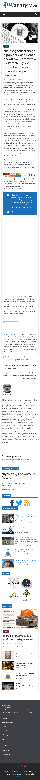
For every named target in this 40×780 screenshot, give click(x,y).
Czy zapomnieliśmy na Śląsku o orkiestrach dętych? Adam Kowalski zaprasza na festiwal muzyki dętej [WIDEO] (19, 376)
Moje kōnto (5, 746)
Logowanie (5, 750)
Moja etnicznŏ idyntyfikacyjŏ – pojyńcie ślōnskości (25, 674)
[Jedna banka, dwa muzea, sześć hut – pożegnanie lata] (20, 619)
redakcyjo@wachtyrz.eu (9, 712)
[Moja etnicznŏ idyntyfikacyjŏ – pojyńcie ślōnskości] (8, 676)
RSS (3, 739)
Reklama (4, 727)
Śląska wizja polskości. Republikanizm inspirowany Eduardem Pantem (24, 529)
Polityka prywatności (9, 735)
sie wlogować (12, 460)
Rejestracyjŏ (6, 754)
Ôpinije (6, 46)
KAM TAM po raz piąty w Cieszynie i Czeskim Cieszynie (26, 685)
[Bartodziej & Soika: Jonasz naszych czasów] (8, 665)
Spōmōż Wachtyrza (21, 360)
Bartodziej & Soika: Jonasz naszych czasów (24, 664)
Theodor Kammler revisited (24, 654)
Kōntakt (4, 731)
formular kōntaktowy (29, 712)
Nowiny (6, 631)
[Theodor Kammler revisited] (8, 655)
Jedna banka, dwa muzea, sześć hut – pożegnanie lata (18, 637)
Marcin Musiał (18, 79)
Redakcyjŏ (19, 643)
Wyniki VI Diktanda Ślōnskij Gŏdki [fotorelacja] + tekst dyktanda (21, 366)
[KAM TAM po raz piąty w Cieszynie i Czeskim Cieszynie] (8, 686)
